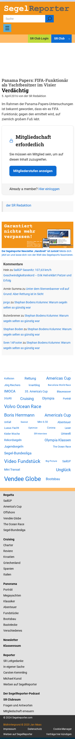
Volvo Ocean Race (22, 406)
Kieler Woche (12, 433)
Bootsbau (53, 479)
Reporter (9, 655)
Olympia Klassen (58, 440)
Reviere (8, 551)
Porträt (67, 398)
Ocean (13, 524)
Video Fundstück (22, 461)
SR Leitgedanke (13, 661)
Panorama (10, 583)
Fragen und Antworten (17, 705)
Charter (8, 545)
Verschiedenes (12, 630)
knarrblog (34, 385)
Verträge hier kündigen (59, 734)
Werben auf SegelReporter (20, 684)
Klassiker (9, 601)
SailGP (66, 461)
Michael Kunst (12, 678)
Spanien (8, 568)
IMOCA (9, 391)
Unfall (7, 422)
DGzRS (8, 398)
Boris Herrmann (19, 415)
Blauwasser (64, 391)
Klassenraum (12, 645)
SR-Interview (40, 433)
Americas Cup (58, 378)
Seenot (24, 422)
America (8, 506)
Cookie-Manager (62, 729)
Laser (68, 428)
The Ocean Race (62, 446)
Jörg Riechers (12, 385)
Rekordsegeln (13, 440)
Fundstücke (11, 613)
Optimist (33, 428)
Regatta (8, 495)
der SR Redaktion (18, 205)
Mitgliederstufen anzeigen (32, 171)
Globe (17, 518)
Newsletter (10, 640)
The (6, 524)
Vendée (8, 518)
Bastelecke (10, 624)
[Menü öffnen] (7, 28)
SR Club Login (39, 38)
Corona (51, 427)
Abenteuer (64, 422)
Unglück (63, 469)
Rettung (30, 378)
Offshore (9, 512)
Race (20, 524)
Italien (7, 574)
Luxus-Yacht (11, 427)
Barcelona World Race (59, 385)
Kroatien (8, 556)
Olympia (48, 398)
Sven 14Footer (12, 342)
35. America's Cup (36, 391)
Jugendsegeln (13, 446)
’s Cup (18, 506)
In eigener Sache (13, 666)
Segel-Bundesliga (17, 453)
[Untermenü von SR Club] (69, 38)
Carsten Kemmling (15, 672)
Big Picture (51, 461)
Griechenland (11, 562)
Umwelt (66, 433)
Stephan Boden (13, 329)
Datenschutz (35, 729)
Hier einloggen (49, 189)
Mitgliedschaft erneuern (18, 711)
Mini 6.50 (43, 422)
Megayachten (12, 595)
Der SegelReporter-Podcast (21, 693)
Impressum (9, 729)
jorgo (6, 302)
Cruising (27, 398)
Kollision (9, 378)
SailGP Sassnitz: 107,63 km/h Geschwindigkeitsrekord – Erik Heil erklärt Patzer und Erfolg (37, 275)
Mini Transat (12, 469)
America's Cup (58, 415)
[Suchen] (49, 18)
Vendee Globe (22, 478)
